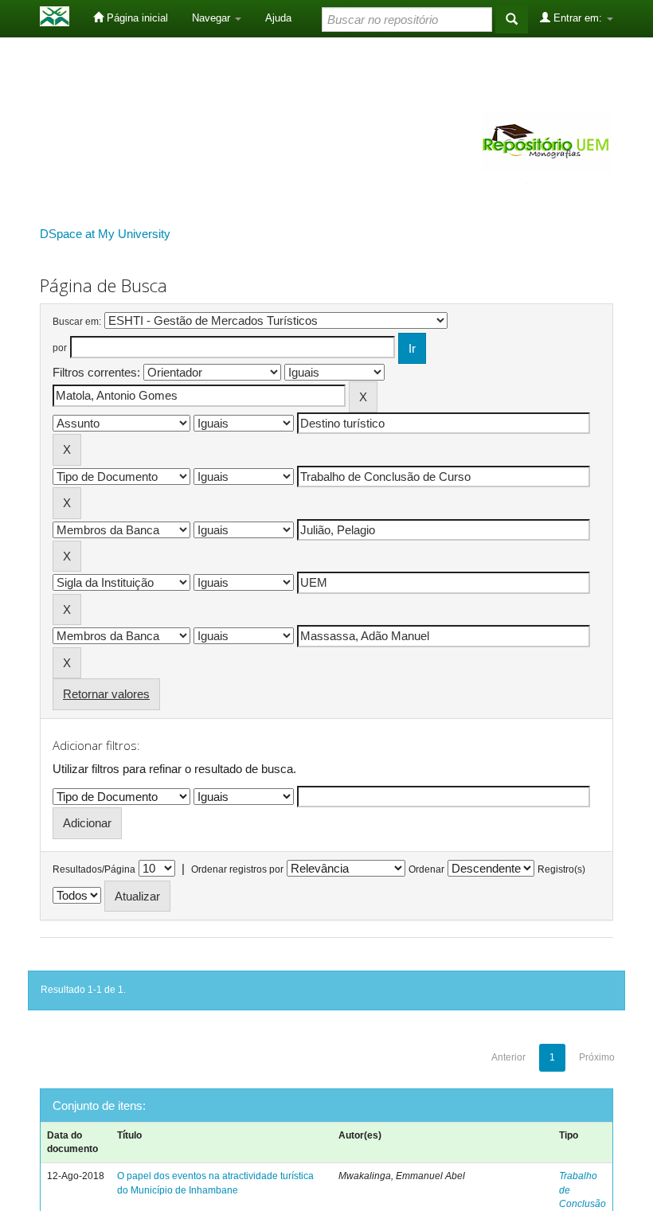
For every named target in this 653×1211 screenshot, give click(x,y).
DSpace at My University (105, 233)
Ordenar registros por (237, 869)
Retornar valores (106, 694)
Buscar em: (77, 321)
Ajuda (278, 18)
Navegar (212, 18)
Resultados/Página (94, 869)
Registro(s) (561, 869)
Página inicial (136, 18)
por (60, 348)
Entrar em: (577, 18)
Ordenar (426, 869)
